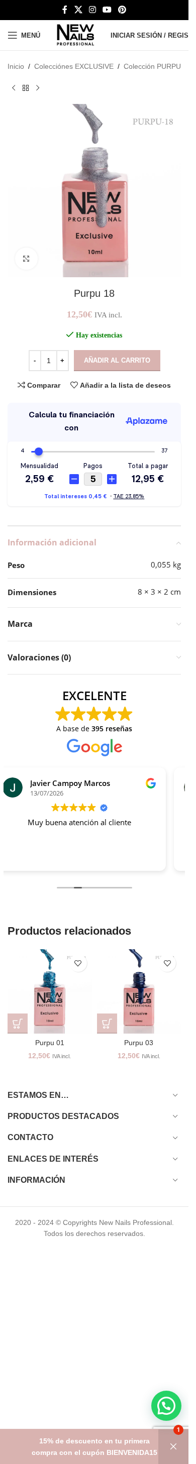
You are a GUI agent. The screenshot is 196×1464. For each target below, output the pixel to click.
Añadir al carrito (117, 360)
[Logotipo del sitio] (75, 35)
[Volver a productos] (26, 88)
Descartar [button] (173, 1446)
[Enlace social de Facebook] (65, 10)
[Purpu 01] (50, 991)
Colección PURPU (152, 66)
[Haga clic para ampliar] (26, 259)
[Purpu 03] (139, 991)
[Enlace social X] (78, 10)
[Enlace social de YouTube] (107, 10)
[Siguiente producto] (38, 88)
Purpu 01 (49, 1043)
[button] (18, 1023)
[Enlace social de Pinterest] (122, 10)
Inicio (16, 66)
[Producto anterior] (14, 88)
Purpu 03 (138, 1043)
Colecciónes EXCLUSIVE (74, 66)
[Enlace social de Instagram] (92, 10)
